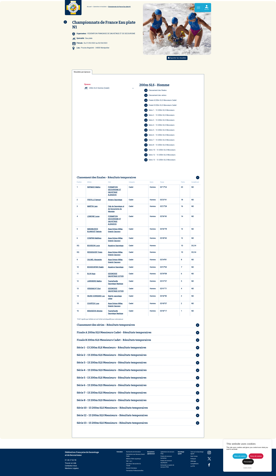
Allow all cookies (240, 456)
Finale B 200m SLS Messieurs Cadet (162, 105)
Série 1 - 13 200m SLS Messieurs (161, 110)
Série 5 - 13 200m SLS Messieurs (161, 130)
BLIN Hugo (91, 274)
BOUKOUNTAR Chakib (95, 267)
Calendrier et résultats (99, 6)
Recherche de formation (133, 452)
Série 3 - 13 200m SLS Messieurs (161, 120)
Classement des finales (158, 90)
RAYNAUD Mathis (93, 187)
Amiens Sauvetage (115, 200)
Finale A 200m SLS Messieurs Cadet (162, 100)
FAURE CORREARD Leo (96, 296)
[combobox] (111, 88)
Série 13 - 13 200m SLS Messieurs (162, 160)
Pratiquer (193, 458)
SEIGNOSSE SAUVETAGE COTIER (116, 275)
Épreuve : (87, 84)
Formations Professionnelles (134, 470)
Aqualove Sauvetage (115, 246)
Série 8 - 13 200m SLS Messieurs (161, 145)
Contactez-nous (71, 466)
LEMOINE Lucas (93, 216)
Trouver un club (70, 463)
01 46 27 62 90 (70, 460)
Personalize (248, 462)
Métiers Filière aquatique (133, 458)
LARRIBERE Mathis (94, 281)
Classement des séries (157, 95)
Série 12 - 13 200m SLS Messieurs (162, 155)
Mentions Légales (72, 468)
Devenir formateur (131, 468)
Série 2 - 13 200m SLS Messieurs (161, 115)
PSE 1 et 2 (129, 461)
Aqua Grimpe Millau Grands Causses (115, 230)
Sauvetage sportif (181, 453)
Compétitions (194, 463)
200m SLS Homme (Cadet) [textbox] (99, 88)
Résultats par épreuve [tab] (82, 72)
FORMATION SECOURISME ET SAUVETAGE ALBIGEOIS (114, 191)
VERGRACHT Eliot (94, 289)
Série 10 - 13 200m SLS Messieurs (162, 150)
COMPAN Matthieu (94, 238)
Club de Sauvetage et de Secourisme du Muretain (116, 209)
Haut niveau (194, 456)
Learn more (247, 467)
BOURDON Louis (93, 246)
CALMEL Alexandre (94, 260)
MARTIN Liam (92, 206)
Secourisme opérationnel (151, 453)
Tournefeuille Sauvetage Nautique (115, 282)
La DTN (193, 466)
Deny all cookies (256, 456)
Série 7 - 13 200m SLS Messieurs (161, 140)
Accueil (89, 6)
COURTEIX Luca (93, 303)
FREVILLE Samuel (94, 200)
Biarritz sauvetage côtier (115, 297)
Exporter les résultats (177, 58)
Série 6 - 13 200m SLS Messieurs (161, 135)
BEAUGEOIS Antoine (94, 311)
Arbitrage (193, 461)
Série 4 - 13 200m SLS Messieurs (161, 125)
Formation (120, 452)
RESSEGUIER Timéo (94, 252)
